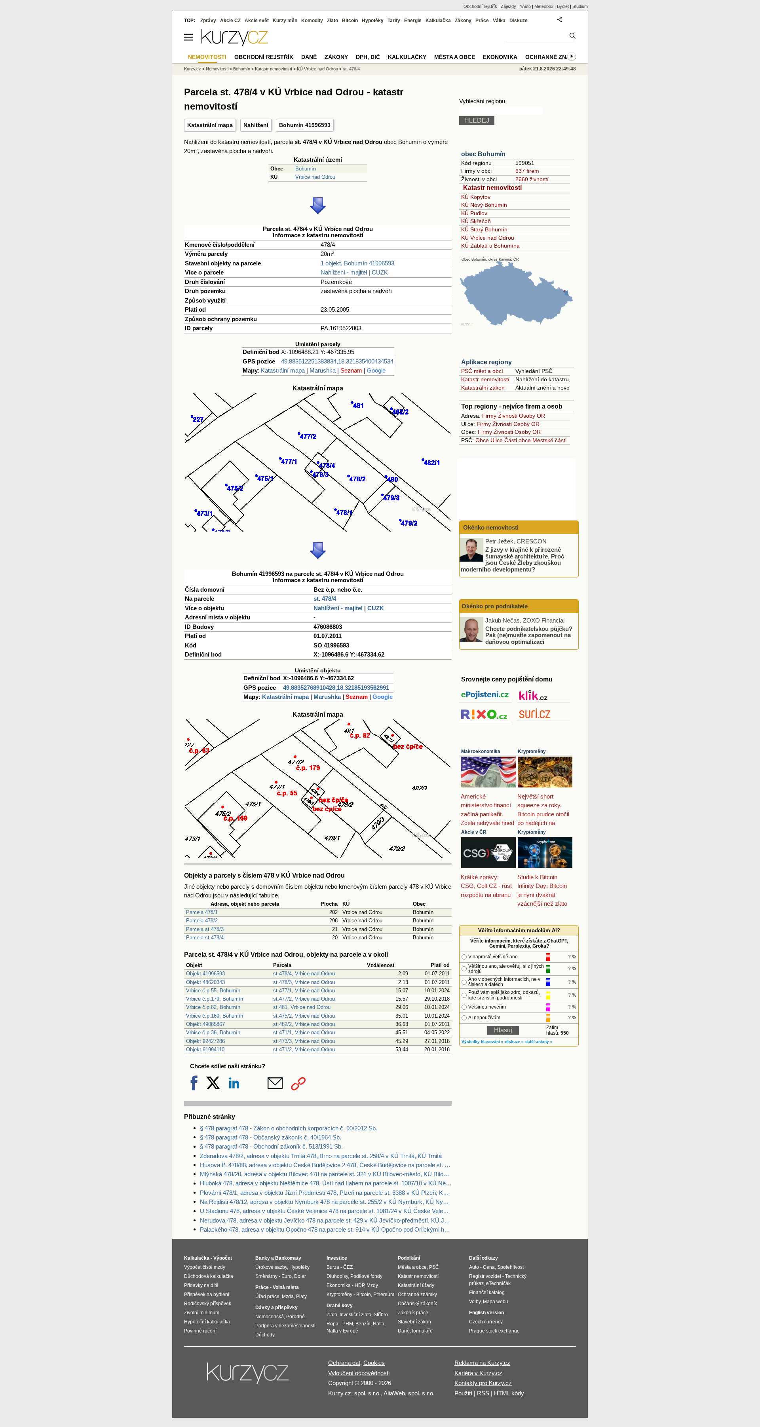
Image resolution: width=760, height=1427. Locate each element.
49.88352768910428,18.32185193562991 (336, 687)
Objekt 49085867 (205, 1024)
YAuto (525, 6)
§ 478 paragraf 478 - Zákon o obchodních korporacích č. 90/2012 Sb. (288, 1128)
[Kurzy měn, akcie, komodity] (248, 1376)
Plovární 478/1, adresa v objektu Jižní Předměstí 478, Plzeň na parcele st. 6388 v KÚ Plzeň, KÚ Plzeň (326, 1192)
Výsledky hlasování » (483, 1041)
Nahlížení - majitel (344, 272)
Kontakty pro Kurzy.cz (483, 1383)
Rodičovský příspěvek (207, 1303)
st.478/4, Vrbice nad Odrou (304, 974)
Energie (413, 20)
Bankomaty (288, 1258)
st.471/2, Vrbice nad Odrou (304, 1049)
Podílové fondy (366, 1276)
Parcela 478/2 (202, 921)
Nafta (378, 1324)
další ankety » (539, 1041)
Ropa (332, 1324)
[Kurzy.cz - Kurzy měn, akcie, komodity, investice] (234, 44)
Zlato (332, 20)
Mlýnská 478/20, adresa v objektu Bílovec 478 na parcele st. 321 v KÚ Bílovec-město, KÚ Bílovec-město (326, 1174)
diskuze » (514, 1041)
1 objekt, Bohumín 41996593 (357, 263)
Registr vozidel (485, 1276)
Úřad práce (267, 1296)
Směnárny (266, 1276)
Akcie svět (257, 20)
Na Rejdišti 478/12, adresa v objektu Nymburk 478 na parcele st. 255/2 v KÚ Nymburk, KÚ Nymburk (326, 1201)
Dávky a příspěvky (276, 1307)
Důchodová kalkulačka (208, 1276)
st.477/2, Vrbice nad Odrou (304, 999)
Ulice (496, 440)
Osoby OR (532, 416)
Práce (482, 20)
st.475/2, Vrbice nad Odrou (304, 1016)
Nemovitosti (217, 68)
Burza (333, 1267)
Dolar (300, 1276)
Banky (262, 1258)
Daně (309, 57)
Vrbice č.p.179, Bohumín (214, 999)
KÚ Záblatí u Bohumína (490, 245)
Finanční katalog (487, 1292)
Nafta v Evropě (342, 1331)
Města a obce (454, 57)
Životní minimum (201, 1312)
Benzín (362, 1324)
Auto (474, 1267)
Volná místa (286, 1287)
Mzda (288, 1296)
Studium (580, 6)
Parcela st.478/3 (205, 929)
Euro (286, 1276)
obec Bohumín (483, 154)
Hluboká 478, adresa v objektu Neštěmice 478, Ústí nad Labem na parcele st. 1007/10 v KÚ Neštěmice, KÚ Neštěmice (326, 1183)
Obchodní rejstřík (480, 6)
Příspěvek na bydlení (206, 1294)
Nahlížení (255, 125)
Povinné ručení (200, 1331)
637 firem (527, 171)
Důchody (265, 1335)
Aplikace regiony (486, 362)
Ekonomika (500, 57)
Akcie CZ (230, 20)
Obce (482, 440)
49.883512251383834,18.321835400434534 (337, 361)
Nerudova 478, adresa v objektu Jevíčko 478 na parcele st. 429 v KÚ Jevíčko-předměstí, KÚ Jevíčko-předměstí (326, 1220)
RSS (483, 1393)
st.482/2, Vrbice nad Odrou (304, 1024)
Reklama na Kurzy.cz (482, 1362)
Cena (489, 1267)
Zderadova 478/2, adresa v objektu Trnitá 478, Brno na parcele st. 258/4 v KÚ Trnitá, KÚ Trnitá (321, 1156)
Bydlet (563, 6)
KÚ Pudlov (474, 213)
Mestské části (549, 440)
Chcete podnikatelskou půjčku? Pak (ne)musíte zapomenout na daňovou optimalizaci (528, 635)
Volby (475, 1301)
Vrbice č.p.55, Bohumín (213, 991)
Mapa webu (495, 1301)
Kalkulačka (438, 20)
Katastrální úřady (416, 1285)
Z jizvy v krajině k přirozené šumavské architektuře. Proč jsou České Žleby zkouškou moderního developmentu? (512, 559)
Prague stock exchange (494, 1331)
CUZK (380, 272)
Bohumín (305, 169)
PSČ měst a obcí (482, 371)
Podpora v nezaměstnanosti (285, 1326)
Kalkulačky (407, 57)
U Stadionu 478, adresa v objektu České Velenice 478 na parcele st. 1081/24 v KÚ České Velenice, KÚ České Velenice (326, 1210)
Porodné (295, 1316)
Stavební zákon (414, 1322)
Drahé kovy (340, 1305)
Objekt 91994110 (205, 1049)
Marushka (323, 370)
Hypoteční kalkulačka (207, 1322)
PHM (347, 1324)
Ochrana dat (344, 1362)
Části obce (517, 440)
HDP (359, 1285)
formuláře (422, 1331)
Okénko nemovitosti (490, 527)
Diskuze (518, 20)
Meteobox (543, 6)
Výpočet (222, 1258)
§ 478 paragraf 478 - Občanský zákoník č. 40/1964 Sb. (270, 1137)
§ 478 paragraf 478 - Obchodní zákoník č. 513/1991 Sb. (271, 1146)
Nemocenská (269, 1316)
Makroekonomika (480, 751)
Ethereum (383, 1294)
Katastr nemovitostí (492, 187)
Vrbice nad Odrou (315, 177)
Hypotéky (373, 20)
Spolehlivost (510, 1267)
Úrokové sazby (271, 1267)
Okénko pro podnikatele (495, 606)
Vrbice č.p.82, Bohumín (213, 1007)
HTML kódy (509, 1393)
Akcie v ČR (473, 832)
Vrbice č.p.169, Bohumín (214, 1016)
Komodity (312, 20)
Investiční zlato (355, 1314)
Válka (499, 20)
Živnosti (507, 416)
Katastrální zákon (483, 387)
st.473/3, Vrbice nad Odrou (304, 1041)
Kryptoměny (532, 751)
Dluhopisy (337, 1276)
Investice (337, 1258)
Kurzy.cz (192, 68)
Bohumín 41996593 (305, 125)
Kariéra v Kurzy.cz (478, 1373)
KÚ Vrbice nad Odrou (487, 238)
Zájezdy (508, 6)
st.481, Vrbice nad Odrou (302, 1007)
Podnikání (409, 1258)
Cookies (374, 1362)
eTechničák (498, 1283)
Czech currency (486, 1322)
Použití (463, 1393)
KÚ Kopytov (475, 197)
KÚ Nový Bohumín (484, 205)
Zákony (463, 20)
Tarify (394, 20)
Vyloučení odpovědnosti (359, 1373)
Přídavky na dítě (201, 1285)
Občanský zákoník (417, 1303)
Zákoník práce (413, 1312)
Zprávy (208, 20)
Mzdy (372, 1285)
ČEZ (348, 1267)
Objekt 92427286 (205, 1041)
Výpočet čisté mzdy (204, 1267)
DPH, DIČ (368, 57)
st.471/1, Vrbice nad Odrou (304, 1032)
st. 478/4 (325, 598)
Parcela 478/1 (202, 912)
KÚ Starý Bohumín (484, 229)
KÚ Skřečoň (476, 221)
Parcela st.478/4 (205, 938)
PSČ (434, 1267)
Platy (301, 1296)
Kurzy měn (285, 20)
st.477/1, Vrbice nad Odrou (304, 991)
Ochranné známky (553, 57)
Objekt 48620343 (205, 982)
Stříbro (381, 1314)
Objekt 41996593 (205, 974)
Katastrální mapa (210, 125)
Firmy (489, 416)
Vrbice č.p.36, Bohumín (213, 1032)
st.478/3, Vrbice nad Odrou (304, 982)
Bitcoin (350, 20)
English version (486, 1312)
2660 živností (532, 179)
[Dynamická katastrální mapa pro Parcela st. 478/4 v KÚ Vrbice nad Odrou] (317, 529)
